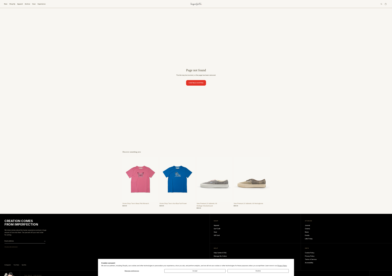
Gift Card (217, 235)
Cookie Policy (309, 253)
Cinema (307, 229)
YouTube (16, 265)
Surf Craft (217, 229)
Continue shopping (196, 83)
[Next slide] (155, 179)
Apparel (216, 225)
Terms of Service (311, 259)
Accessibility (309, 263)
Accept (195, 271)
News (307, 232)
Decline (258, 271)
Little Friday (309, 239)
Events (307, 235)
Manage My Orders (220, 256)
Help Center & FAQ (220, 253)
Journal (307, 225)
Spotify (24, 265)
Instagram (7, 265)
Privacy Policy (282, 265)
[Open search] (381, 4)
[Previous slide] (125, 179)
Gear (215, 232)
